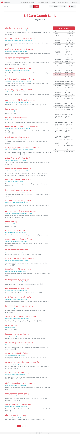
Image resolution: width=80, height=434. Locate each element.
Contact (74, 2)
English (73, 6)
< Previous (14, 426)
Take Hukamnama (43, 2)
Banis (53, 2)
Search (36, 6)
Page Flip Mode (54, 6)
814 (19, 426)
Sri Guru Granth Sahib (27, 2)
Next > (23, 426)
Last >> (28, 426)
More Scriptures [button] (63, 2)
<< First (8, 426)
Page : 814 (63, 6)
